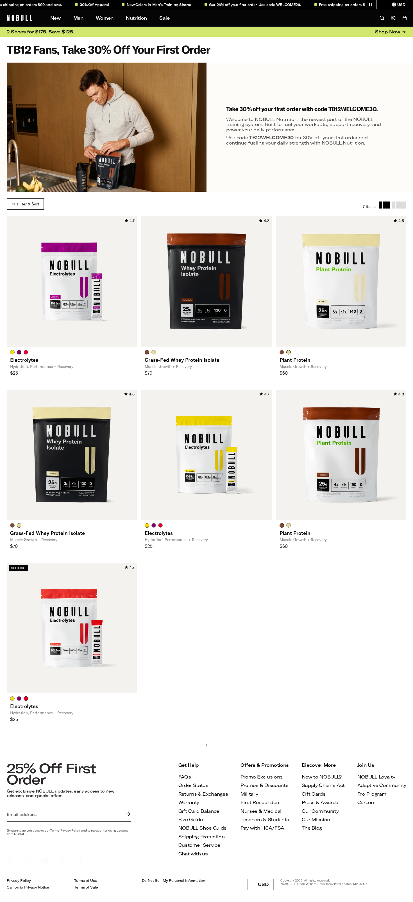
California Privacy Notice (28, 887)
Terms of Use (85, 880)
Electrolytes (24, 359)
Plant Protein (295, 359)
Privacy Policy (19, 880)
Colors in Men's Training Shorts (153, 4)
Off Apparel (88, 4)
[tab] (12, 352)
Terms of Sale (86, 887)
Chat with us (193, 853)
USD (266, 886)
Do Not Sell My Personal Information (173, 880)
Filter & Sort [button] (28, 204)
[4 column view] (399, 205)
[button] (370, 4)
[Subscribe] (127, 814)
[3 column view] (384, 205)
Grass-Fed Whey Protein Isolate (182, 359)
